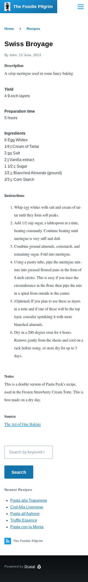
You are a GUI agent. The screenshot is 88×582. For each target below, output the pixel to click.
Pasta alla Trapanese (28, 500)
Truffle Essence (23, 520)
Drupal (29, 566)
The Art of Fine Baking (22, 424)
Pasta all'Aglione (25, 514)
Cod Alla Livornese (26, 507)
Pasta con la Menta (27, 527)
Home (9, 29)
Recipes (33, 29)
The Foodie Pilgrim (33, 6)
